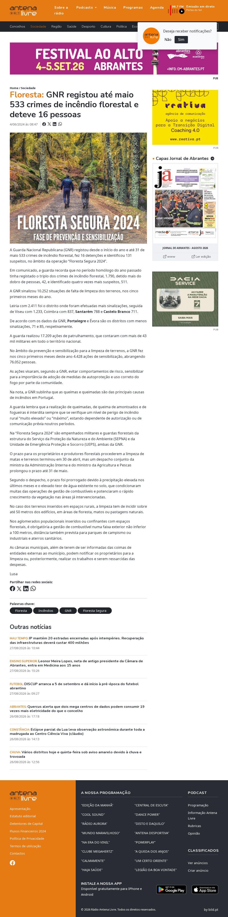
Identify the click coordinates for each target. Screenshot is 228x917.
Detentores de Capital (26, 824)
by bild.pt (211, 909)
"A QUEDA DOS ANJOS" (151, 851)
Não (168, 39)
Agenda (157, 7)
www (170, 256)
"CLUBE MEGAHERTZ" (97, 851)
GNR (68, 611)
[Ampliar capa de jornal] (185, 203)
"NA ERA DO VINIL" (95, 842)
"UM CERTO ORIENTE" (151, 861)
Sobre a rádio (61, 10)
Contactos (17, 853)
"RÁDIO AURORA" (94, 824)
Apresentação (20, 809)
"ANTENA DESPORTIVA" (151, 833)
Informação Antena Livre (202, 816)
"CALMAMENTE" (93, 861)
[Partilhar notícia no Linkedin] (55, 124)
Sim (181, 39)
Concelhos (17, 26)
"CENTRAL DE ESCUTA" (151, 805)
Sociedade (38, 26)
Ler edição (203, 256)
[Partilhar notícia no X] (50, 124)
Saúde (71, 26)
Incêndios (46, 611)
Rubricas (194, 826)
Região (56, 26)
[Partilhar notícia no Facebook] (44, 124)
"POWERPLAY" (145, 842)
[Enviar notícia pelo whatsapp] (59, 124)
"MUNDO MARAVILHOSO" (100, 833)
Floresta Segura (94, 611)
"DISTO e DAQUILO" (149, 824)
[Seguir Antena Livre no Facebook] (12, 863)
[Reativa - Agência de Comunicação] (185, 117)
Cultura (106, 26)
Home (14, 88)
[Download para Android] (171, 889)
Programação (198, 805)
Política (121, 26)
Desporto (88, 26)
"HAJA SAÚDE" (92, 870)
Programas (133, 7)
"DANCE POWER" (147, 814)
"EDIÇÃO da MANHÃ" (97, 805)
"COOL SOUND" (93, 814)
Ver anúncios (198, 863)
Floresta (21, 611)
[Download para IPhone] (205, 889)
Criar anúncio (198, 870)
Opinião (194, 833)
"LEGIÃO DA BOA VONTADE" (155, 870)
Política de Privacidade (27, 838)
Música (110, 7)
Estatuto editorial (23, 816)
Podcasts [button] (85, 7)
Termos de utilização (25, 846)
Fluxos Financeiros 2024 (28, 831)
